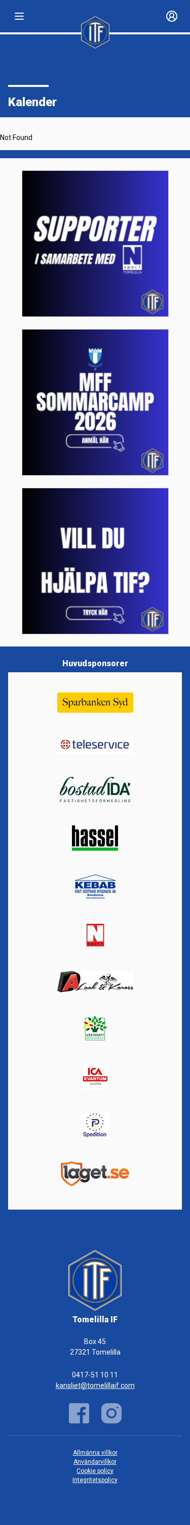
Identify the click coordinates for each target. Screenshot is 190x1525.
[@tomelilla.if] (111, 1413)
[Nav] (19, 16)
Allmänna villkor (95, 1452)
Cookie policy (95, 1470)
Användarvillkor (95, 1461)
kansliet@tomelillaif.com (95, 1385)
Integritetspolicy (95, 1480)
